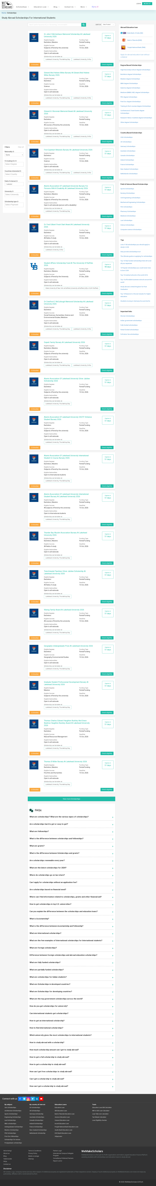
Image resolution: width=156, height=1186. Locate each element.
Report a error (57, 1161)
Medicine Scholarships (128, 216)
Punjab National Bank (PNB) (136, 47)
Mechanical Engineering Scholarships (132, 202)
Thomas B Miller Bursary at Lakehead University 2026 (65, 761)
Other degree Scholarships (129, 122)
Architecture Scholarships (13, 1111)
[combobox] (14, 154)
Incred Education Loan (62, 1123)
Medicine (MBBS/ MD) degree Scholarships (134, 92)
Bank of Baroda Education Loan (64, 1114)
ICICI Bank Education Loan (63, 1133)
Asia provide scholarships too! (130, 252)
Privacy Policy (32, 1153)
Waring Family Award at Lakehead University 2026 (64, 610)
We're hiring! (7, 1151)
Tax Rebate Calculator (99, 1117)
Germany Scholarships (127, 146)
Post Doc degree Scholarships (130, 101)
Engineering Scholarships (13, 1117)
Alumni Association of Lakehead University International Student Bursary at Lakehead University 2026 (66, 495)
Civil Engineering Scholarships (130, 198)
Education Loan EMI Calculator (102, 1107)
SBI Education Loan (61, 1111)
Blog (5, 1156)
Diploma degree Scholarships (130, 88)
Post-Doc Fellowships (12, 1136)
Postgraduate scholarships (13, 1143)
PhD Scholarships (10, 1133)
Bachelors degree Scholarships (130, 74)
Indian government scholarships (131, 320)
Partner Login (57, 1151)
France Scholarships (127, 164)
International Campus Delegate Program (63, 1154)
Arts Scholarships (10, 1107)
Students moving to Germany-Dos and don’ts (135, 301)
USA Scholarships (126, 137)
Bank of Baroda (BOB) (134, 40)
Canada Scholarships (127, 155)
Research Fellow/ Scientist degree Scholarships (136, 118)
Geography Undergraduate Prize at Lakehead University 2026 (68, 646)
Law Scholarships (126, 220)
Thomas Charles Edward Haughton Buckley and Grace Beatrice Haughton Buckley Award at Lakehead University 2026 (67, 723)
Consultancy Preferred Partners (63, 1158)
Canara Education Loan (62, 1120)
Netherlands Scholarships (128, 173)
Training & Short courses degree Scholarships (135, 106)
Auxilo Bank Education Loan (63, 1130)
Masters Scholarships (12, 1130)
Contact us (7, 1164)
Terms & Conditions (34, 1151)
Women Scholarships (127, 316)
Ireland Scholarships (127, 160)
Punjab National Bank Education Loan (66, 1127)
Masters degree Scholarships (130, 79)
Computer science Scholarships (130, 229)
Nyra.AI (95, 7)
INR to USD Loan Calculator (100, 1111)
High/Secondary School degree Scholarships (135, 70)
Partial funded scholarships (129, 330)
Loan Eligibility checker (99, 1120)
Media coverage (33, 1156)
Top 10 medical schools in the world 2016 (134, 275)
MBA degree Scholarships (129, 83)
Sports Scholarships (127, 189)
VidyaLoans (58, 1136)
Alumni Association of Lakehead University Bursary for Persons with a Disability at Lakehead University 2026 (66, 187)
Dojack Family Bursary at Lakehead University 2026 (64, 342)
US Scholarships (35, 1107)
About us (6, 1153)
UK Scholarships (125, 142)
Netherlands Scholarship (37, 1133)
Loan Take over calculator (100, 1114)
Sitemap (31, 1159)
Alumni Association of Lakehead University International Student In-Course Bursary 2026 (66, 456)
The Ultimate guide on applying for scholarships (136, 256)
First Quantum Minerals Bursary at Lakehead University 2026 (68, 150)
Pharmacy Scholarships (128, 211)
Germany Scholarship (36, 1114)
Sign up (147, 3)
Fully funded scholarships (128, 325)
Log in (138, 3)
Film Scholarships (126, 207)
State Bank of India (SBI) (135, 33)
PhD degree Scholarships (128, 97)
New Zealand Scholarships (129, 169)
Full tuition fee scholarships (129, 334)
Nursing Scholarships (127, 193)
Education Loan (60, 1107)
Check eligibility (107, 64)
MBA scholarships (10, 1123)
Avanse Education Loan (62, 1117)
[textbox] (14, 164)
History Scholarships (127, 225)
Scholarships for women (12, 1139)
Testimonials (7, 1159)
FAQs (5, 1161)
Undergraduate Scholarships (14, 1127)
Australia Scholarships (127, 151)
